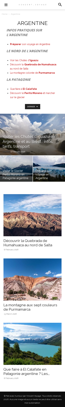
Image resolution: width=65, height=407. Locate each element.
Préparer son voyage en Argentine (44, 174)
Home (4, 14)
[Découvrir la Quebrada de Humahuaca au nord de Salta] (32, 215)
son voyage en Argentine (30, 44)
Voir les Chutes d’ (24, 60)
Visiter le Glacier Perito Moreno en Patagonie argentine (15, 174)
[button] (60, 4)
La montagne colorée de (32, 72)
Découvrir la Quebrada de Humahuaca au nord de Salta (27, 243)
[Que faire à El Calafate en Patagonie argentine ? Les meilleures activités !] (32, 344)
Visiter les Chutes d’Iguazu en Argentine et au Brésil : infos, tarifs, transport (29, 141)
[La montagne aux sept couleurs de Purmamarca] (32, 279)
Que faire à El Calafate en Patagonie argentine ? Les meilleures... (25, 373)
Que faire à (23, 89)
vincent (6, 151)
